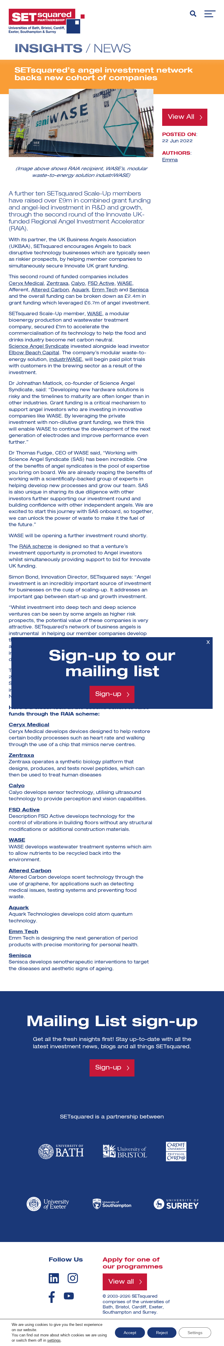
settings (54, 1340)
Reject (162, 1332)
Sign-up (108, 694)
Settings (195, 1332)
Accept (130, 1332)
